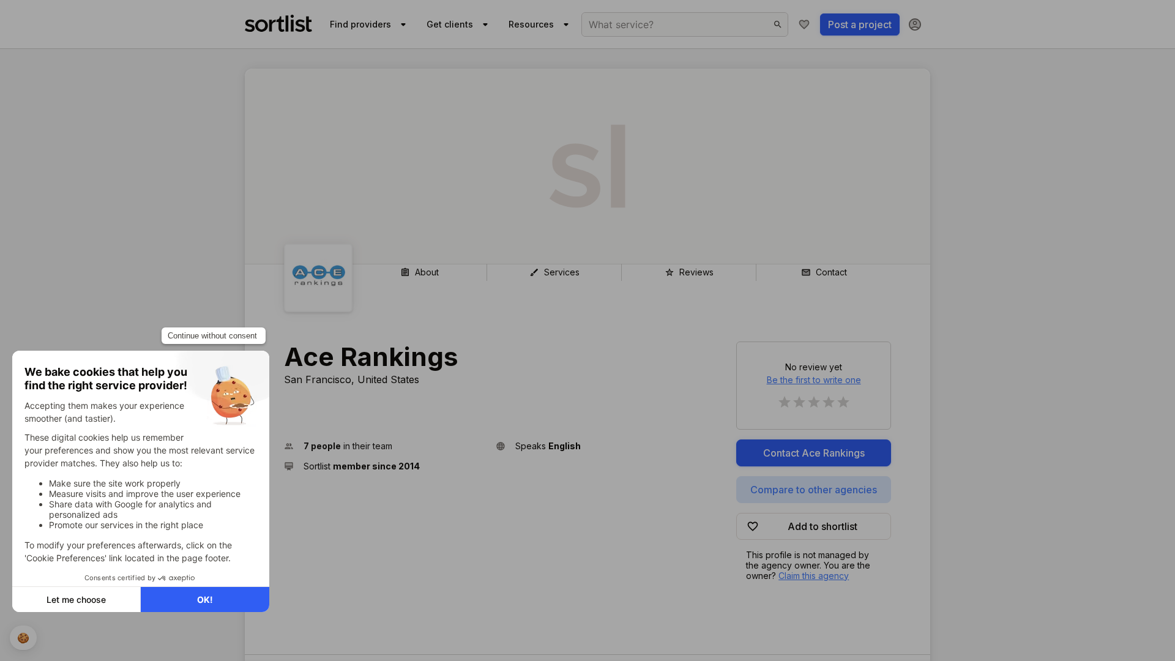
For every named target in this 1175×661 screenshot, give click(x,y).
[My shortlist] (804, 24)
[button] (385, 446)
